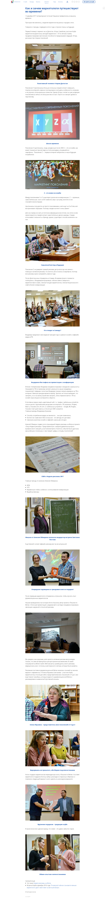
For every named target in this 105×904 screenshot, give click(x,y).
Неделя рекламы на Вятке (42, 883)
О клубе (25, 1)
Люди (54, 1)
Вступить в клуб (89, 2)
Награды (32, 1)
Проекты (38, 1)
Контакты (60, 1)
